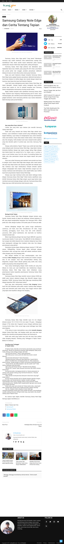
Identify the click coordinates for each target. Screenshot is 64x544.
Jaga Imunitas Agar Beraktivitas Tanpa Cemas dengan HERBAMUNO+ (22, 463)
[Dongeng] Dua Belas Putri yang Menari (57, 56)
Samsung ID (9, 407)
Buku (50, 146)
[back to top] (61, 541)
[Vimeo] (18, 442)
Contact (10, 1)
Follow (60, 43)
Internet (47, 151)
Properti (54, 156)
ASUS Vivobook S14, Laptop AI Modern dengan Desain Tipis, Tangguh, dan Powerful (52, 96)
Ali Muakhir (23, 543)
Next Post (4, 424)
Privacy (45, 543)
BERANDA (4, 9)
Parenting (53, 154)
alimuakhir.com (13, 543)
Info (57, 149)
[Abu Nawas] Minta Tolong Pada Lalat (57, 72)
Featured (31, 9)
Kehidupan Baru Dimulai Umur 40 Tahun (33, 425)
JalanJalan (54, 151)
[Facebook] (13, 442)
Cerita (55, 146)
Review (4, 16)
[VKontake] (21, 442)
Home (3, 1)
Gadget (53, 149)
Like (61, 39)
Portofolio (48, 156)
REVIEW (23, 9)
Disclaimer (39, 543)
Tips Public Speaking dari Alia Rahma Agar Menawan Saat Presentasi (51, 109)
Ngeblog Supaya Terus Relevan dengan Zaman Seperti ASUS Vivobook (52, 103)
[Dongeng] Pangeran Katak (57, 64)
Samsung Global (11, 409)
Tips (56, 159)
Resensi (47, 159)
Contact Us (59, 543)
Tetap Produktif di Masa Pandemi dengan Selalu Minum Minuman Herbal (7, 462)
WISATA (9, 9)
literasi (52, 161)
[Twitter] (16, 442)
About (46, 146)
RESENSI (16, 9)
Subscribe (59, 47)
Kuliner (47, 154)
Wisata (46, 161)
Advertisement (51, 543)
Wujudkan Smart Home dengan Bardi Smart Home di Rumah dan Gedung (35, 463)
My (6, 1)
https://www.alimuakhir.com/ (19, 435)
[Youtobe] (23, 442)
